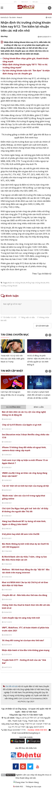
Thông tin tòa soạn (33, 786)
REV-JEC (35, 2)
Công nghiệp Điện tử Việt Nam (32, 689)
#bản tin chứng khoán (16, 282)
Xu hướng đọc (13, 407)
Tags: (5, 282)
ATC (15, 2)
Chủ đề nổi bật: (11, 686)
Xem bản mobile (26, 737)
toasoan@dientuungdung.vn (28, 733)
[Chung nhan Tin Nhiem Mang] (26, 782)
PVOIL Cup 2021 (27, 701)
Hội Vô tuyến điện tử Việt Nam (30, 686)
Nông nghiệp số (26, 695)
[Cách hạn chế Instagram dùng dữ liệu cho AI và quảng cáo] (13, 387)
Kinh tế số (4, 17)
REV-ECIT (25, 2)
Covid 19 (27, 698)
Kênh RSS (19, 786)
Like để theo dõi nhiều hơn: (26, 748)
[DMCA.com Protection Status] (8, 774)
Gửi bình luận (43, 325)
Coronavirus (37, 698)
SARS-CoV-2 (19, 698)
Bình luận (39, 407)
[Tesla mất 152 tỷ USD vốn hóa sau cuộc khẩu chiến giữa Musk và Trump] (13, 351)
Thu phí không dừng (30, 692)
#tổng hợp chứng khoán (35, 282)
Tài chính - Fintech (15, 17)
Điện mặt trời (13, 689)
